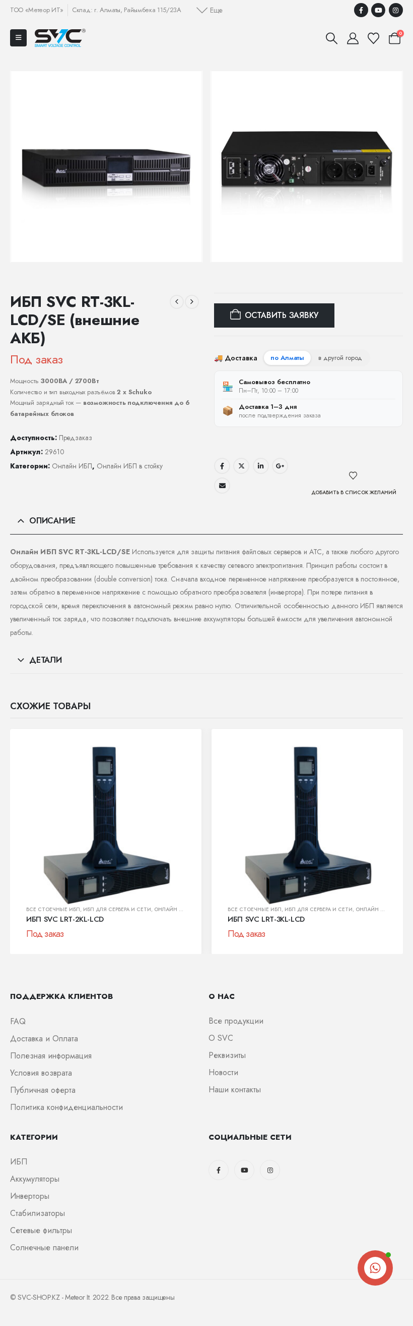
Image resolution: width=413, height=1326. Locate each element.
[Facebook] (361, 10)
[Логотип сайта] (60, 37)
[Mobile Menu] (18, 37)
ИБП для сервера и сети (117, 909)
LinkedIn (261, 466)
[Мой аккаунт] (353, 38)
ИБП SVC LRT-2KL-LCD (65, 919)
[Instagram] (396, 10)
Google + (280, 466)
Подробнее (44, 892)
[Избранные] (374, 38)
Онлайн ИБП (72, 466)
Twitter (241, 466)
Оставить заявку (281, 315)
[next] (192, 302)
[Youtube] (378, 10)
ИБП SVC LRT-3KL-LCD (266, 919)
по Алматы (287, 357)
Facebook (222, 466)
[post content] (105, 825)
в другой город (340, 357)
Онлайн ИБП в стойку (130, 466)
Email (222, 486)
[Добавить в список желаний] (175, 760)
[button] (209, 10)
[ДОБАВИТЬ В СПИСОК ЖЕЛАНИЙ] (354, 476)
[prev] (177, 302)
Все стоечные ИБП (53, 909)
